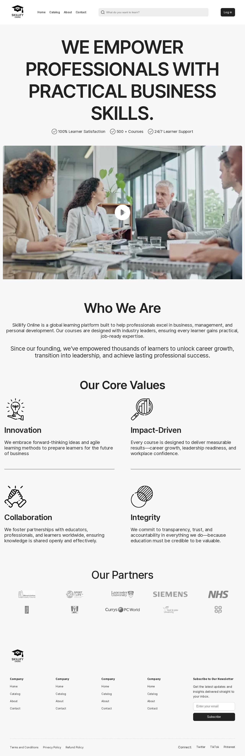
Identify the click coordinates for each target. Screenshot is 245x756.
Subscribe (214, 716)
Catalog (54, 12)
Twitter (201, 747)
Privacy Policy (52, 747)
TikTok (214, 747)
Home (42, 12)
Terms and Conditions (24, 747)
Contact (81, 12)
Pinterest (229, 747)
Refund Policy (74, 747)
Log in (228, 12)
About (68, 12)
